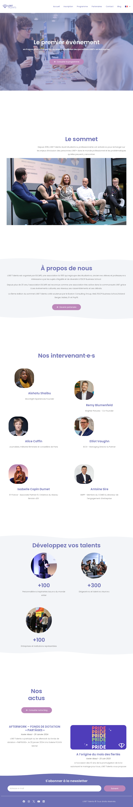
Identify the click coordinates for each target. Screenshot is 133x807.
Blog (119, 6)
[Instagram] (29, 801)
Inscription (68, 6)
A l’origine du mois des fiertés (98, 754)
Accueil (56, 6)
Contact (110, 6)
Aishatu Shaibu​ (39, 393)
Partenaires (97, 6)
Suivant (114, 788)
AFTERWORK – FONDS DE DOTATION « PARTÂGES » (34, 728)
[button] (66, 191)
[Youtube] (39, 801)
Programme (82, 6)
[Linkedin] (43, 801)
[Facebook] (24, 801)
